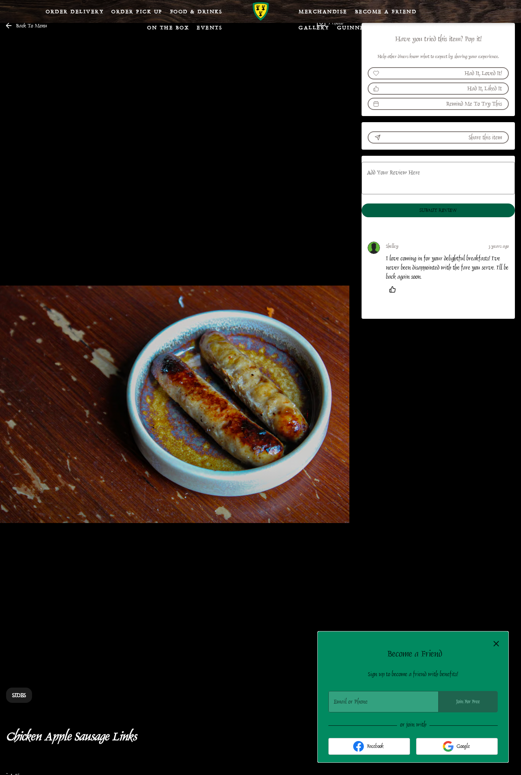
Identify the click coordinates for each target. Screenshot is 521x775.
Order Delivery (75, 11)
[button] (26, 25)
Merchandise (323, 11)
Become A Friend (386, 11)
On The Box (168, 27)
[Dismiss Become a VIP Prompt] (496, 644)
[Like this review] (394, 289)
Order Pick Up (136, 11)
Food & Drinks (196, 11)
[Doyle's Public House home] (260, 11)
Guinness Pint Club (373, 27)
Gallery (314, 27)
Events (209, 27)
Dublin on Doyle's (450, 27)
